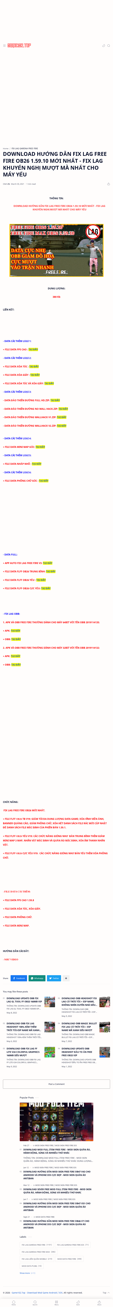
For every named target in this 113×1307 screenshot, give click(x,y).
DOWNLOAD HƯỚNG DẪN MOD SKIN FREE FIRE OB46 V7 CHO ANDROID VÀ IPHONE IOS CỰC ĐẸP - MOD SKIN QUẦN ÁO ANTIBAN (56, 1224)
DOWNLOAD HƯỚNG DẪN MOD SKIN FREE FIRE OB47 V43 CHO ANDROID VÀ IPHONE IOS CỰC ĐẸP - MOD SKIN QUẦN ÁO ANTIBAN (56, 1175)
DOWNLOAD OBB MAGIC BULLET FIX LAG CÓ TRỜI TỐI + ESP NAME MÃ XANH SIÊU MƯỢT (79, 1027)
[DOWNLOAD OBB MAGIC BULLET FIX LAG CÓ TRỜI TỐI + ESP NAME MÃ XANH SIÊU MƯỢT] (104, 1027)
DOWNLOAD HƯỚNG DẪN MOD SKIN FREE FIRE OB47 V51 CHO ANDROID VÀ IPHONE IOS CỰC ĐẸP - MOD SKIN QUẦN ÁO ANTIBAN (56, 1207)
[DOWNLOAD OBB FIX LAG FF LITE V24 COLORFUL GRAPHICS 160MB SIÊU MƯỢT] (49, 1052)
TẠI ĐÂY (33, 349)
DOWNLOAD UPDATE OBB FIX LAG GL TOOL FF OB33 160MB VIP (24, 1000)
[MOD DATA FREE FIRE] (45, 1217)
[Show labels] (28, 1273)
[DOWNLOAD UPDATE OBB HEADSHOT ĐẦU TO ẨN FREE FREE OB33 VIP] (104, 1052)
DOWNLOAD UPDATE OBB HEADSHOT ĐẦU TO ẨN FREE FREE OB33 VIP (77, 1052)
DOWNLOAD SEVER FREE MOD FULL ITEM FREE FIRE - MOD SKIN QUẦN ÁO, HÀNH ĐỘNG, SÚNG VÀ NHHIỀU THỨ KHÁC (57, 1191)
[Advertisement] (56, 20)
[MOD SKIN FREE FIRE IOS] (66, 1145)
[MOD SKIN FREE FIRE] (45, 1145)
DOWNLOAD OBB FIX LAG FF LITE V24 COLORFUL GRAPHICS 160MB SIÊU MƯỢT (23, 1052)
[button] (103, 45)
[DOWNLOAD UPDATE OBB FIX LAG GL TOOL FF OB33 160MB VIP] (49, 1002)
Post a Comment (57, 1084)
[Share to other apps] (66, 978)
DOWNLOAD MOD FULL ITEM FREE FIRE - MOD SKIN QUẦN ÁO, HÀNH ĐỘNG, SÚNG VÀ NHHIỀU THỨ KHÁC (56, 1151)
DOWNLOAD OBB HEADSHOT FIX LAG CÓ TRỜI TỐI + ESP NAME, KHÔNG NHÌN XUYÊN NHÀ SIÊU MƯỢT (79, 1002)
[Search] (108, 45)
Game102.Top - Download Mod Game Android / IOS (37, 1292)
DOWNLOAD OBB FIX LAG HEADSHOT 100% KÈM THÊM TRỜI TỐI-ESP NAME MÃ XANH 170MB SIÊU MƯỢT (23, 1027)
